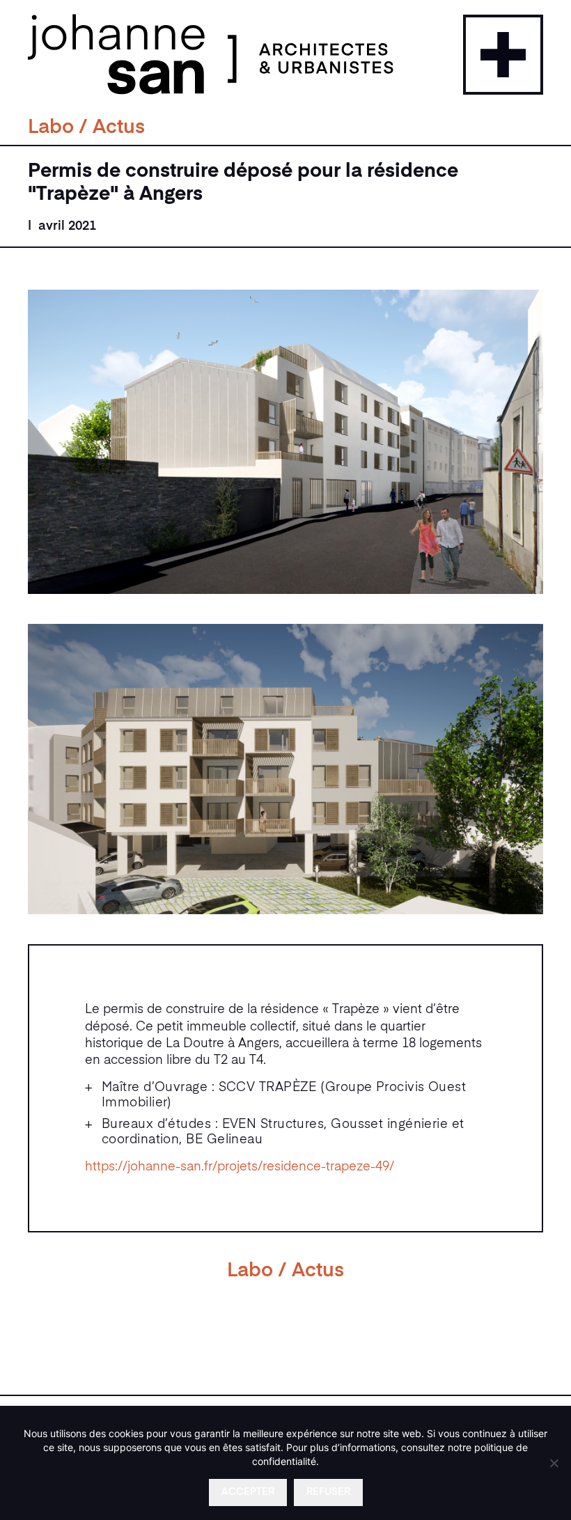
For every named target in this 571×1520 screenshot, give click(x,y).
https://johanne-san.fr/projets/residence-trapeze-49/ (239, 1167)
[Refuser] (554, 1463)
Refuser (328, 1492)
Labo (51, 128)
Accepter (247, 1492)
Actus (119, 128)
